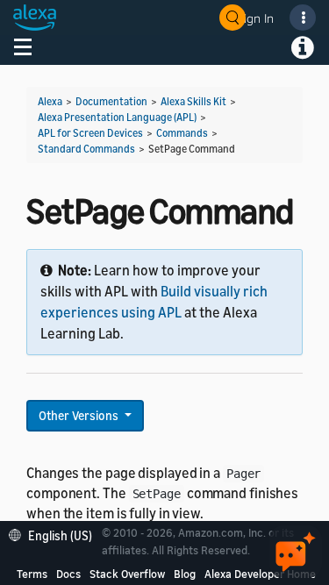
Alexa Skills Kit (193, 101)
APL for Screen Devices (90, 132)
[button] (55, 533)
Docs (68, 573)
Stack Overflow (127, 573)
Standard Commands (86, 148)
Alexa (50, 101)
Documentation (111, 101)
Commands (182, 132)
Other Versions (80, 415)
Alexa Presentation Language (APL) (117, 117)
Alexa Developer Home (260, 573)
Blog (185, 573)
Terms (32, 573)
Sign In (255, 18)
